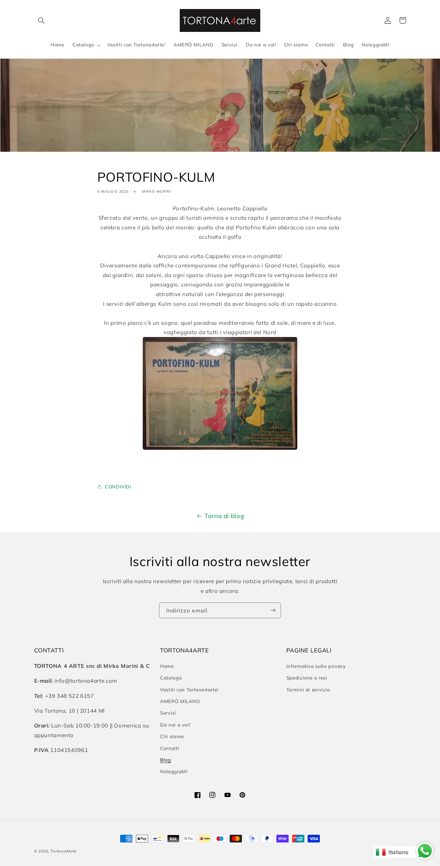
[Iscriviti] (273, 610)
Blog (165, 759)
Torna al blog (224, 516)
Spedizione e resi (306, 678)
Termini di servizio (308, 689)
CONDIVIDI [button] (118, 486)
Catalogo (171, 678)
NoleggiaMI (173, 771)
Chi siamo (172, 736)
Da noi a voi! (175, 724)
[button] (41, 20)
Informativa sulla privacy (316, 666)
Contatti (169, 748)
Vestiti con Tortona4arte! (189, 689)
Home (167, 666)
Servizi (168, 713)
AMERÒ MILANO (180, 701)
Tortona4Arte (63, 851)
